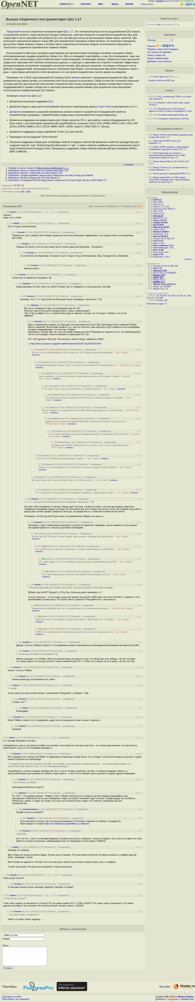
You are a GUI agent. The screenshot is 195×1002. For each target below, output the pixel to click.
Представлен (13, 31)
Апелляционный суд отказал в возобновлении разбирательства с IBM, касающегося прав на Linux (167, 155)
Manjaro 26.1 (159, 275)
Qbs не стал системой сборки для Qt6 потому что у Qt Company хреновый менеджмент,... (80, 353)
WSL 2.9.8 (158, 211)
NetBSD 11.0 (159, 282)
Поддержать (173, 999)
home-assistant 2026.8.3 (164, 209)
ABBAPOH (50, 373)
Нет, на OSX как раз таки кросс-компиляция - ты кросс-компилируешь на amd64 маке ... (83, 550)
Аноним (12, 212)
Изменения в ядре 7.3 (157, 304)
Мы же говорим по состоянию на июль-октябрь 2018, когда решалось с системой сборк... (90, 411)
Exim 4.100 (158, 250)
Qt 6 (50, 101)
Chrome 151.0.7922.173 (163, 238)
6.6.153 (180, 295)
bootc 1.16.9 (158, 243)
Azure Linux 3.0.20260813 (164, 273)
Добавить (161, 999)
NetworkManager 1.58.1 (163, 248)
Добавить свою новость (159, 61)
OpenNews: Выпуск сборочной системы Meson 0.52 (35, 173)
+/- (119, 206)
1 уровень (100, 206)
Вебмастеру (187, 999)
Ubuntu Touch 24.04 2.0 (164, 284)
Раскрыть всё (129, 206)
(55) (19, 206)
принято (75, 77)
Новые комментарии (157, 58)
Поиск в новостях (156, 55)
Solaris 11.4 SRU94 (161, 286)
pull (165, 300)
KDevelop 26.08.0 (161, 227)
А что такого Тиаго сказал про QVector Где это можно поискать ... (83, 389)
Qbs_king (53, 386)
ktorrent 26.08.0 (160, 236)
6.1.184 (187, 295)
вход (166, 1)
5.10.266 (159, 298)
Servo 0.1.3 (158, 204)
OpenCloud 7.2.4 (160, 234)
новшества (25, 96)
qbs (23, 191)
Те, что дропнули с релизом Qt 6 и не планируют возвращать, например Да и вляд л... (86, 493)
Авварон (26, 283)
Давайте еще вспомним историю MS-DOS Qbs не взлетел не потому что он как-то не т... (86, 422)
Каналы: (151, 46)
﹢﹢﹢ (43, 212)
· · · (49, 212)
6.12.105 (171, 295)
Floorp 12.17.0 (160, 220)
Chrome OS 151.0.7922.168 (165, 266)
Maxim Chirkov (186, 996)
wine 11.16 (158, 216)
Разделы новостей (157, 49)
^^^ (43, 223)
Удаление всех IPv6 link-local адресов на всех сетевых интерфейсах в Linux (170, 110)
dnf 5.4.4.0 (158, 241)
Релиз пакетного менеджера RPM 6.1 (170, 173)
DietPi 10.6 (158, 277)
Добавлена (15, 111)
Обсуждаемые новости (170, 129)
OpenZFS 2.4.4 (160, 218)
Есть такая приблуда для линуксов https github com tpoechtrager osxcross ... (84, 575)
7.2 (154, 300)
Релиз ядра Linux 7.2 (162, 76)
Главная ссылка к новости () (38, 168)
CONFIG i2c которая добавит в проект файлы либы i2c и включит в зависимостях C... (82, 633)
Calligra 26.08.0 (160, 222)
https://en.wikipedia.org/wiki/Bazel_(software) (66, 823)
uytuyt (11, 737)
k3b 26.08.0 (158, 225)
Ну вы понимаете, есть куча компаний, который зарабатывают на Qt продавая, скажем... (84, 377)
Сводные (173, 49)
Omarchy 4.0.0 (160, 270)
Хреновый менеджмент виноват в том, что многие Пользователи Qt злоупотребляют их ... (88, 366)
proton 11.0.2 (159, 213)
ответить (36, 212)
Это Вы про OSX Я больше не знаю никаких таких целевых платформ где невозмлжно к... (80, 537)
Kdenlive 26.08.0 (161, 232)
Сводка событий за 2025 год (161, 80)
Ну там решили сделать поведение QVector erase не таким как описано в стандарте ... (88, 399)
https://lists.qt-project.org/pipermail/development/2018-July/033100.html (65, 343)
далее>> (189, 259)
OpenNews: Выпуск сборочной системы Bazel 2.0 (34, 178)
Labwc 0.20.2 (159, 229)
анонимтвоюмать (30, 809)
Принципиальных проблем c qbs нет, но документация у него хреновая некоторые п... (82, 609)
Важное (169, 70)
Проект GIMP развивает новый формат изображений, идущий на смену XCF (169, 148)
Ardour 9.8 (158, 254)
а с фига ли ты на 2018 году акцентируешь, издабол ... (72, 458)
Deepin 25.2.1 (159, 280)
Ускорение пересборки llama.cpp (173, 115)
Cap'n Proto (104, 106)
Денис (16, 685)
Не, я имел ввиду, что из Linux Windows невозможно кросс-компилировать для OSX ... (86, 563)
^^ (40, 223)
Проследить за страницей (15, 999)
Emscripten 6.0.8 (160, 252)
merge (160, 300)
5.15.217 (150, 298)
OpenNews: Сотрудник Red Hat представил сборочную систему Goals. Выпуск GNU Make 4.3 (57, 180)
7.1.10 (156, 295)
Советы (169, 90)
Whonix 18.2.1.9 (160, 289)
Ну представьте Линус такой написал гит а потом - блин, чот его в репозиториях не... (90, 446)
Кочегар (30, 253)
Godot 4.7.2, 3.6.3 (161, 206)
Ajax (91, 206)
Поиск (144, 4)
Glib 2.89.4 (158, 202)
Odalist (16, 223)
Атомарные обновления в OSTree (173, 118)
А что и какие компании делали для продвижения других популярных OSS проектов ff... (93, 435)
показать (36, 355)
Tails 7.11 (157, 268)
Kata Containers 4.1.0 (163, 245)
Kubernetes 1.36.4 (161, 257)
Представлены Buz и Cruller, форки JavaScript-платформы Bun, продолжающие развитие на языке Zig (169, 179)
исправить (129, 164)
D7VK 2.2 (157, 200)
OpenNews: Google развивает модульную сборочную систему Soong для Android (50, 175)
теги (150, 4)
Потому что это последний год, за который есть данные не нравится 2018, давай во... (85, 468)
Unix (159, 24)
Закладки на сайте (11, 996)
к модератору (62, 212)
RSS (140, 206)
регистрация (174, 1)
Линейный (111, 206)
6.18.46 (163, 295)
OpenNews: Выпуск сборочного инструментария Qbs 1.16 (38, 170)
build (28, 191)
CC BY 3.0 (18, 185)
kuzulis (41, 533)
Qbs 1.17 (68, 31)
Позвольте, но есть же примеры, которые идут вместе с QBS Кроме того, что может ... (82, 620)
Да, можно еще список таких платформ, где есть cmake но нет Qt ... (75, 480)
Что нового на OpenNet (159, 52)
